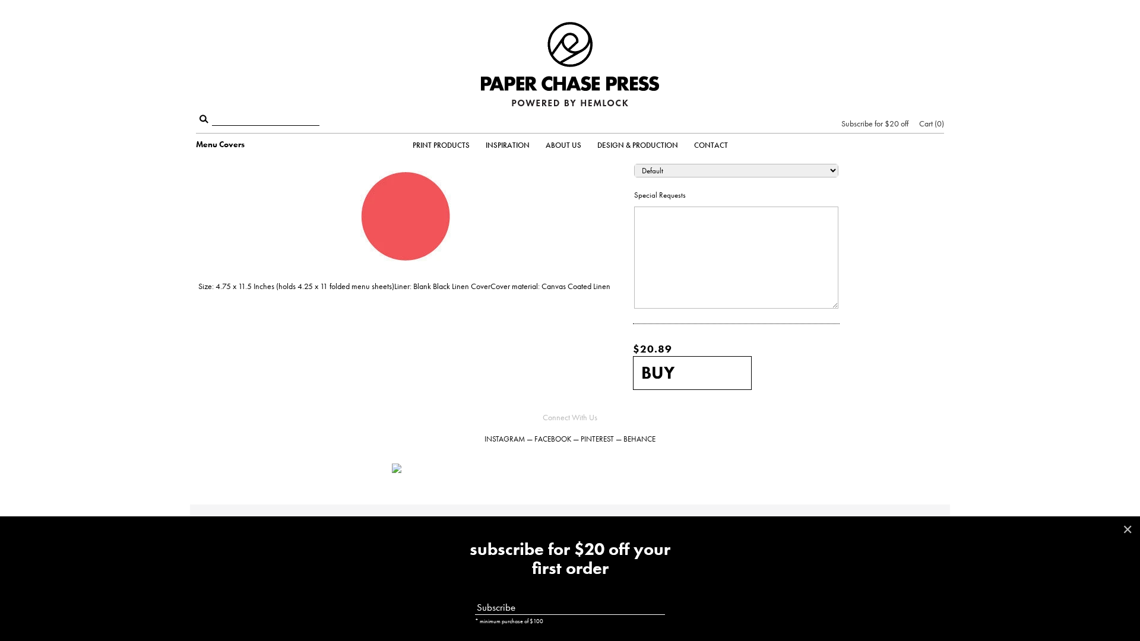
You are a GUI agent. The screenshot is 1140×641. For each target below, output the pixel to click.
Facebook (552, 439)
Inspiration (508, 145)
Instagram (504, 439)
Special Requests (660, 195)
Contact (711, 145)
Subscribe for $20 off (874, 123)
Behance (639, 439)
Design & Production (637, 145)
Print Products (441, 145)
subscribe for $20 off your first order (570, 559)
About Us (563, 145)
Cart (930, 123)
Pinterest (597, 439)
